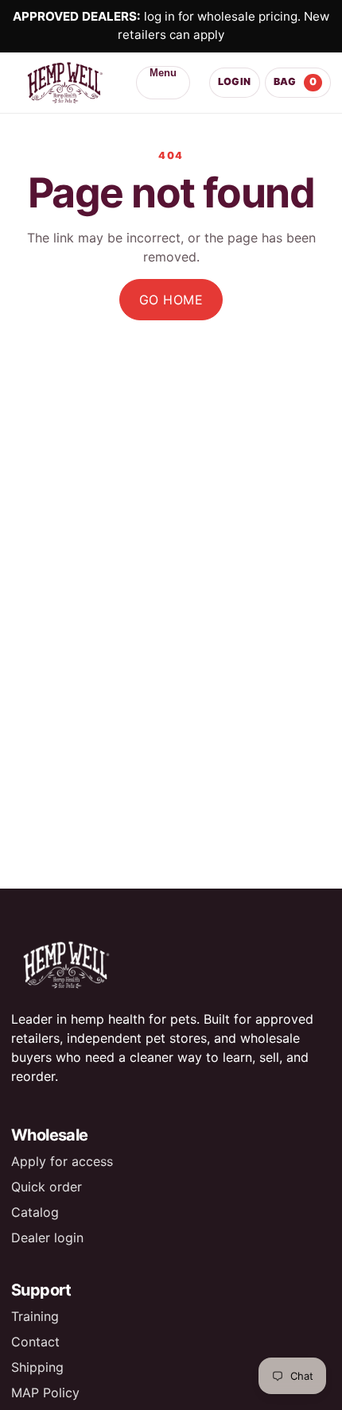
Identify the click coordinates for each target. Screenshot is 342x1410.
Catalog (35, 1212)
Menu (163, 73)
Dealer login (47, 1237)
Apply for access (62, 1161)
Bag (295, 81)
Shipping (37, 1367)
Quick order (46, 1187)
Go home (171, 300)
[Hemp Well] (64, 82)
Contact (35, 1342)
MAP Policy (45, 1392)
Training (35, 1316)
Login (234, 81)
